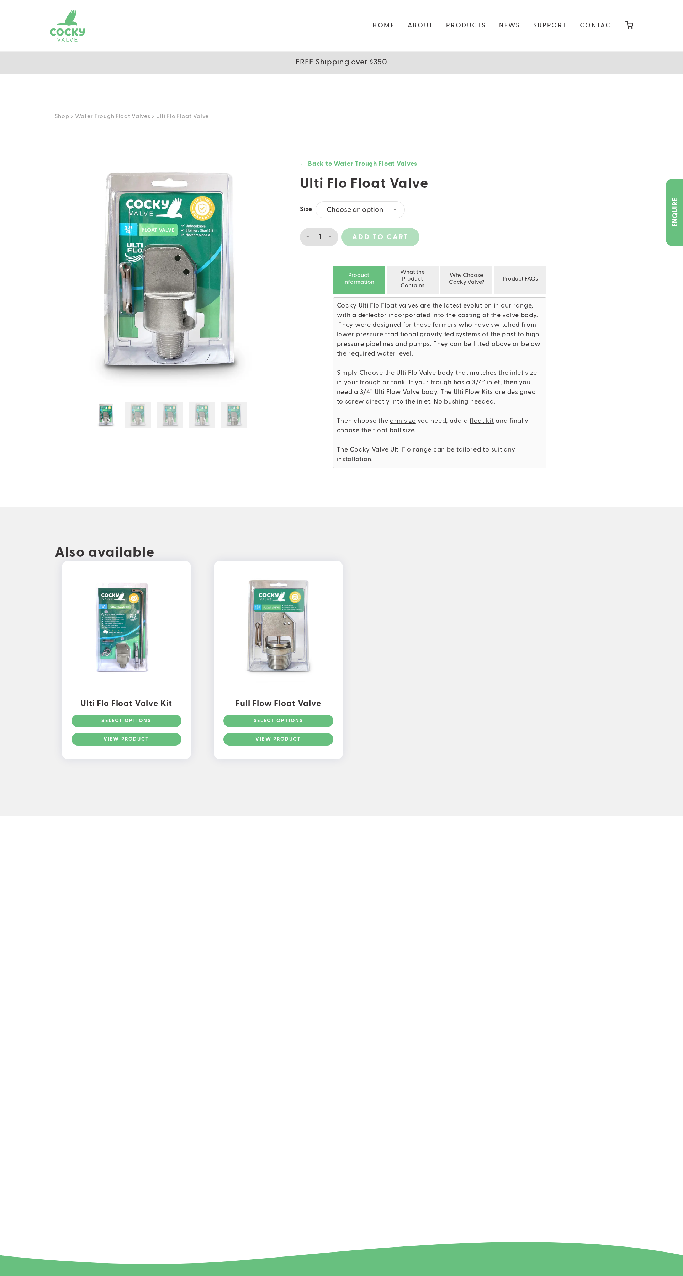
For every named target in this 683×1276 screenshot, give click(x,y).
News (509, 25)
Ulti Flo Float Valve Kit (126, 703)
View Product (126, 739)
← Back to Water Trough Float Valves (358, 164)
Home (383, 25)
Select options (126, 720)
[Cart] (629, 26)
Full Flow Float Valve (278, 703)
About (421, 25)
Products (466, 25)
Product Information (358, 279)
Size (306, 209)
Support (550, 25)
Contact (598, 25)
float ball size (393, 430)
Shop (62, 116)
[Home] (67, 26)
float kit (482, 421)
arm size (403, 421)
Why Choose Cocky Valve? (466, 279)
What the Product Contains (412, 279)
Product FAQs (520, 279)
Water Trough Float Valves (112, 116)
